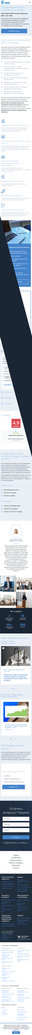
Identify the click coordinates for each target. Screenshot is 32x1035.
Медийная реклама (7, 909)
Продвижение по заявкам (8, 971)
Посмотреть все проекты (7, 643)
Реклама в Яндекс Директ (8, 900)
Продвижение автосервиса (20, 1000)
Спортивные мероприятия (20, 1014)
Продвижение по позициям (6, 978)
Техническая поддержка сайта (23, 900)
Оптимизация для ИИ (7, 881)
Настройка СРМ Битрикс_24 (21, 904)
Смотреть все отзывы (25, 415)
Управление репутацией (8, 923)
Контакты (16, 868)
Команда (16, 855)
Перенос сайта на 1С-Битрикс (22, 909)
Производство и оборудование (6, 991)
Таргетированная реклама (6, 902)
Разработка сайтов (22, 907)
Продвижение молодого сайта (23, 956)
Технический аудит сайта (23, 887)
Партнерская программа (23, 918)
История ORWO (16, 857)
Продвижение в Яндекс (8, 952)
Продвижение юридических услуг (7, 997)
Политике (7, 843)
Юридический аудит (22, 889)
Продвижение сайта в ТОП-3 (7, 959)
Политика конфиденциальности (7, 936)
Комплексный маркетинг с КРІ (8, 906)
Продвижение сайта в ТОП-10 (7, 962)
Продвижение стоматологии (20, 994)
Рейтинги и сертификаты (16, 862)
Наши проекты (21, 1019)
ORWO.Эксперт (21, 1009)
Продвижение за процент (6, 974)
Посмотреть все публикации (8, 696)
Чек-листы (4, 1009)
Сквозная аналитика (7, 888)
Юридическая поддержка (8, 926)
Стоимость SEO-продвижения (6, 955)
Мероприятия (16, 865)
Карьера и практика (16, 860)
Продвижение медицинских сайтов (22, 991)
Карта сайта (5, 939)
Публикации (5, 1014)
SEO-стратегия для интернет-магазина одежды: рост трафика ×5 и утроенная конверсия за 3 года (16, 726)
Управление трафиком (7, 886)
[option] (16, 436)
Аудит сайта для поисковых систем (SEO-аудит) (23, 881)
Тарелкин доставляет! (23, 1017)
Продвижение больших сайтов (23, 960)
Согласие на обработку (7, 934)
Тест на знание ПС (22, 924)
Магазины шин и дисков (23, 997)
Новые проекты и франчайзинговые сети (8, 1000)
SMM (3, 911)
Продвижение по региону (8, 981)
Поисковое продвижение (8, 884)
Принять (16, 1032)
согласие (18, 842)
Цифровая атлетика (22, 1011)
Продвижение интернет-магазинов (23, 951)
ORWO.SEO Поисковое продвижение (23, 921)
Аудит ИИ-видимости (22, 885)
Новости (4, 1011)
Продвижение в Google (7, 950)
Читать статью (8, 729)
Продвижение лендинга (23, 954)
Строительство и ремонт (8, 994)
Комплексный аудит (22, 891)
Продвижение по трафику (6, 969)
